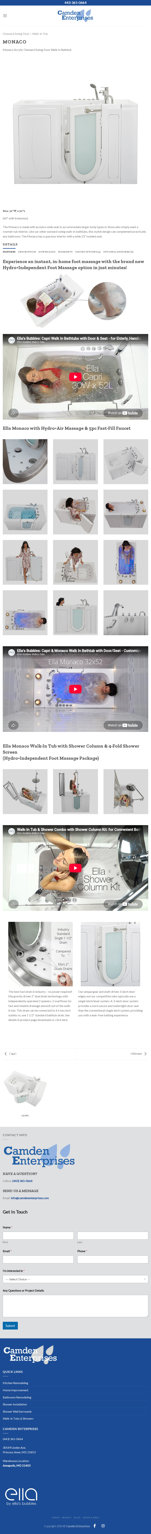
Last (79, 1242)
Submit (10, 1326)
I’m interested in (14, 1270)
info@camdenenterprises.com (30, 1198)
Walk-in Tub (40, 33)
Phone (82, 1251)
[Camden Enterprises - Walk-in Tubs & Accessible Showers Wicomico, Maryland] (75, 16)
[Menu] (5, 15)
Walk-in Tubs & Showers (18, 1418)
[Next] (140, 134)
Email (7, 1251)
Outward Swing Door (16, 33)
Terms (55, 1517)
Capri (12, 1053)
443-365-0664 (75, 3)
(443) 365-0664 (22, 1181)
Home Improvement (15, 1390)
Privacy (67, 1517)
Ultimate (136, 1053)
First (5, 1242)
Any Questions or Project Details (23, 1290)
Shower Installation (15, 1404)
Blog (77, 1517)
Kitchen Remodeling (15, 1383)
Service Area (91, 1517)
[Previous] (10, 134)
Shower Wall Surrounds (17, 1411)
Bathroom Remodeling (17, 1397)
